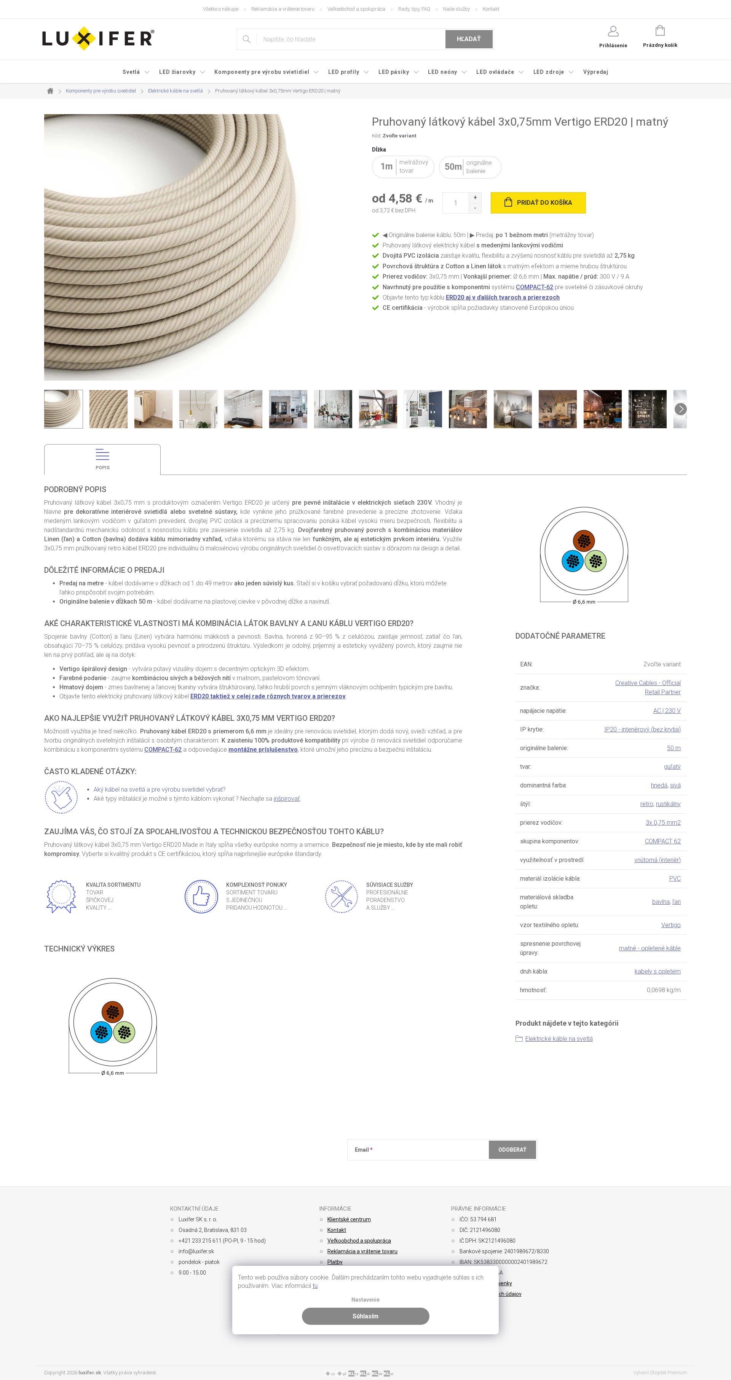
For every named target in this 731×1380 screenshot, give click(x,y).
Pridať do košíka (544, 202)
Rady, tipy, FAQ (414, 9)
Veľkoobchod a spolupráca (356, 9)
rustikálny (668, 804)
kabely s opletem (658, 971)
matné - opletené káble (650, 948)
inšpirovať (287, 798)
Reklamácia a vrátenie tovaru (282, 9)
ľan (676, 901)
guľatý (672, 766)
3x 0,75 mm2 (663, 822)
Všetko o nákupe (220, 9)
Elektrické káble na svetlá (559, 1038)
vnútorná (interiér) (657, 860)
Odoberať (512, 1150)
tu (315, 1285)
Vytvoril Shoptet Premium (660, 1372)
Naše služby (456, 9)
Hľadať (469, 39)
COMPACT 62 (663, 841)
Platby (335, 1262)
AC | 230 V (667, 710)
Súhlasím (365, 1316)
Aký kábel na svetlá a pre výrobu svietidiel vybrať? (160, 789)
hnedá (659, 785)
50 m (674, 748)
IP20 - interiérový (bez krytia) (642, 729)
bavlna (661, 901)
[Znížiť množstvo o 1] (475, 208)
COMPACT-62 (534, 287)
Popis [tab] (103, 467)
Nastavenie (365, 1300)
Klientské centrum (349, 1219)
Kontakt (491, 9)
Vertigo (671, 925)
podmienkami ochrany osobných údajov (465, 1168)
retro (646, 804)
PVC (675, 878)
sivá (675, 785)
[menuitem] (136, 72)
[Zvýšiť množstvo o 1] (475, 198)
